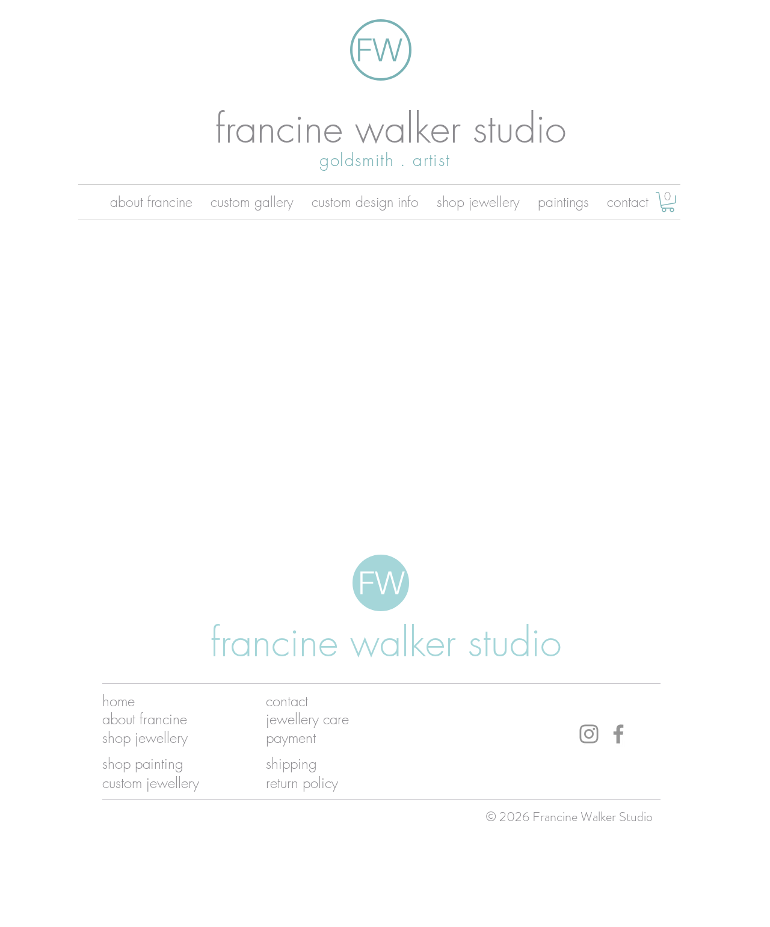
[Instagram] (589, 734)
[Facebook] (618, 734)
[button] (668, 202)
